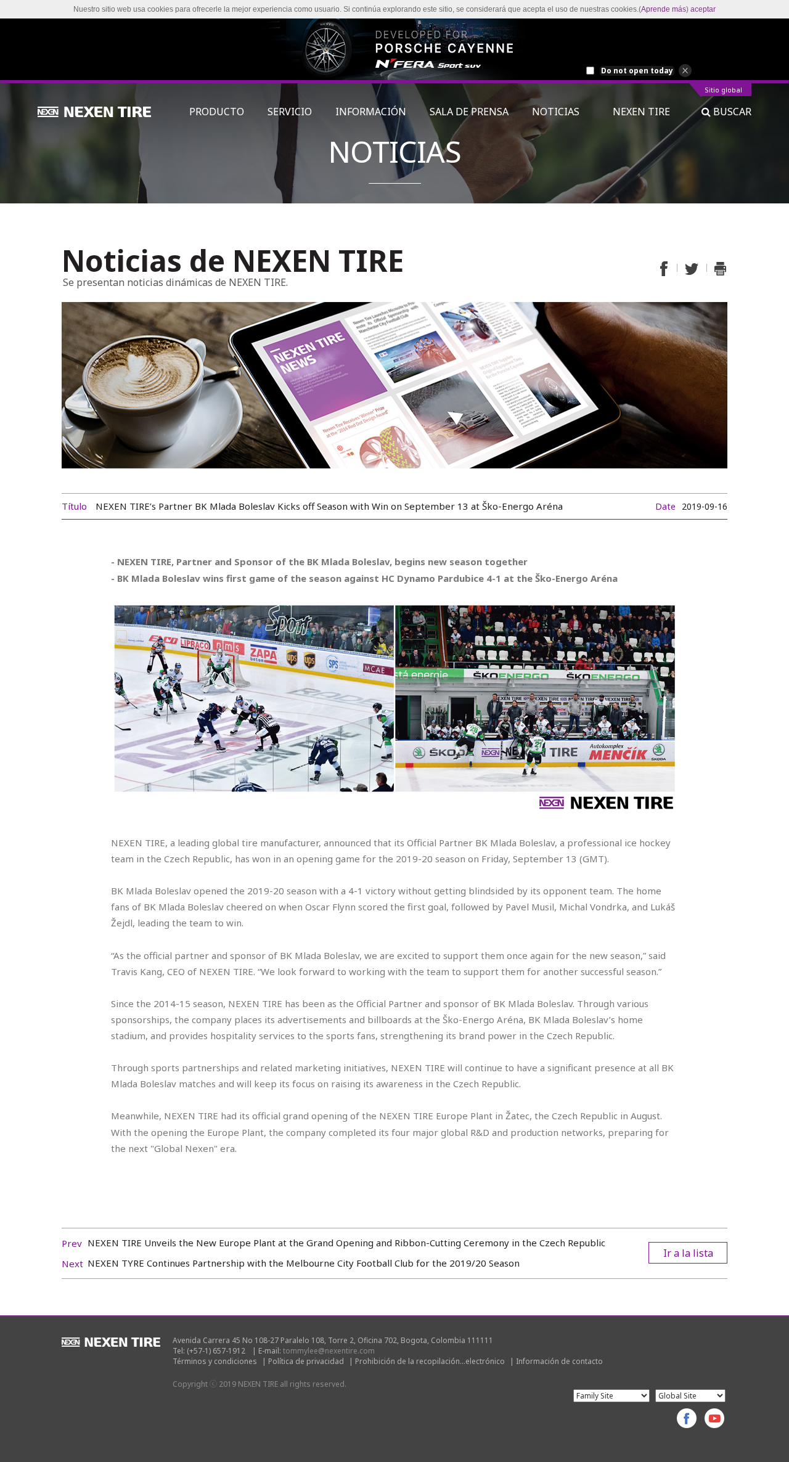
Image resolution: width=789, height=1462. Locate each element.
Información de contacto (559, 1361)
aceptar (703, 9)
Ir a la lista (688, 1253)
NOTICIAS (560, 111)
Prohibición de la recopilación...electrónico (430, 1361)
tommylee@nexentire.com (329, 1351)
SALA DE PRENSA (469, 111)
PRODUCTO (216, 111)
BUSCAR (731, 111)
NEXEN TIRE (641, 111)
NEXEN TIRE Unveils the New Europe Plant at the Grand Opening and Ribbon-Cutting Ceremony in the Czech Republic (346, 1242)
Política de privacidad (306, 1361)
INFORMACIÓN (370, 111)
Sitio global (723, 90)
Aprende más (663, 9)
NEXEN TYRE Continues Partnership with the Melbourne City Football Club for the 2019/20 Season (304, 1263)
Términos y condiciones (215, 1361)
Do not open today (637, 71)
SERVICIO (290, 111)
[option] (394, 49)
